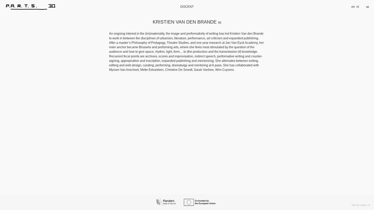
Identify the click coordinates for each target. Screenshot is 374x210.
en (353, 6)
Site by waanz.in (360, 205)
